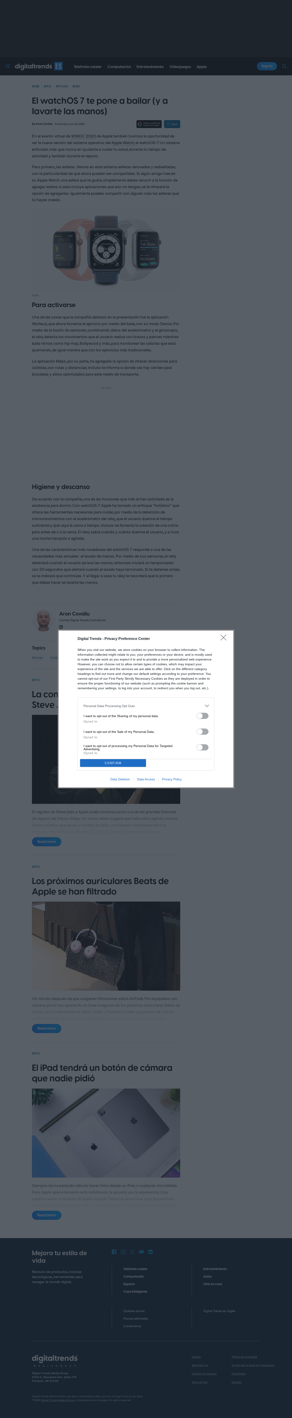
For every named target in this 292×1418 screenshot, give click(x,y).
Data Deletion (120, 779)
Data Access (146, 779)
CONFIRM (113, 763)
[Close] (225, 639)
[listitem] (146, 705)
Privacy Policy (172, 779)
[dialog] (146, 709)
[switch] (203, 716)
